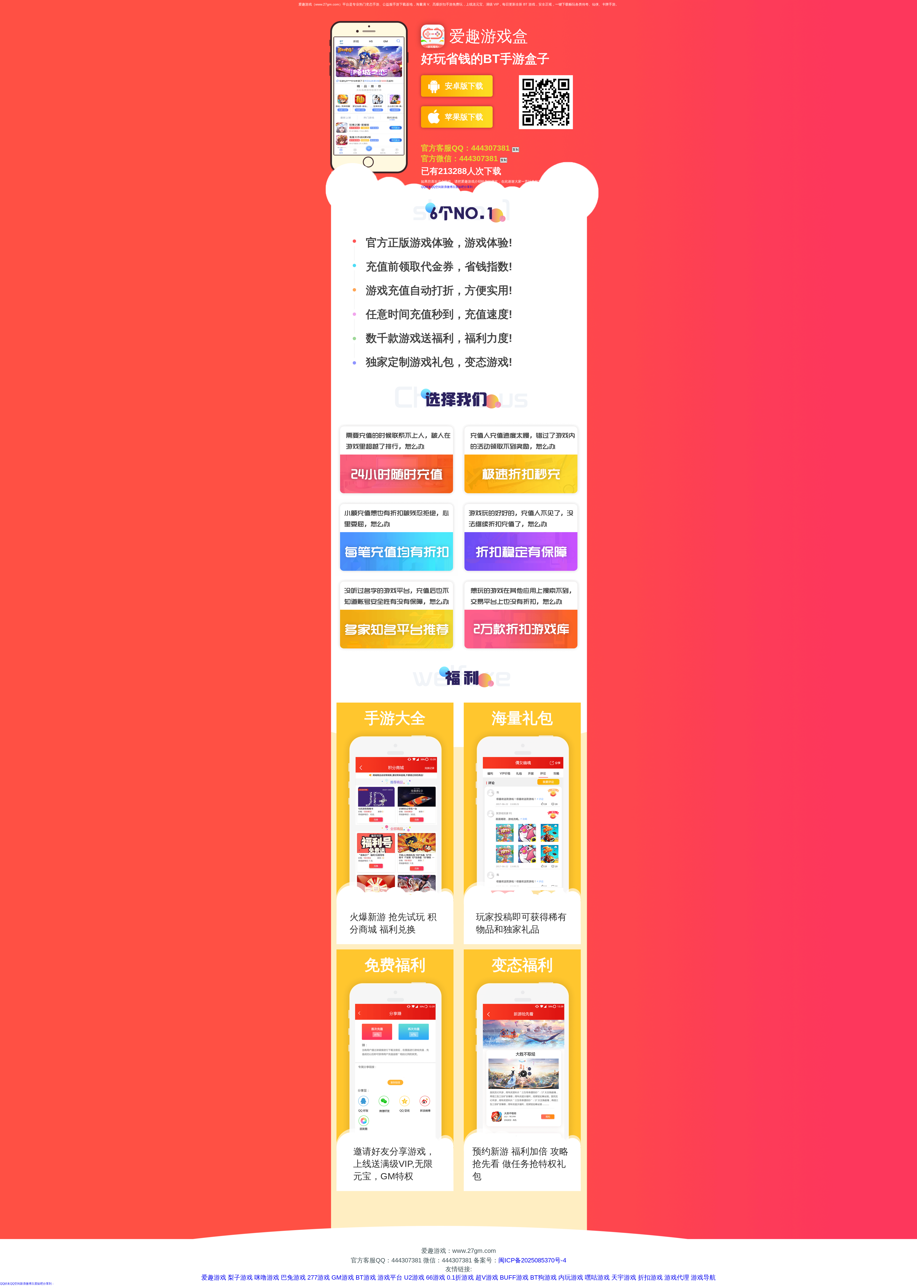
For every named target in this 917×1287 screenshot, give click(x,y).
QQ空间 (436, 187)
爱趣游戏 (213, 1277)
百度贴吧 (458, 187)
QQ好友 (426, 187)
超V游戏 (486, 1277)
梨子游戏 (240, 1277)
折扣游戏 (650, 1277)
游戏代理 (676, 1277)
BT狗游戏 (543, 1277)
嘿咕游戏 (597, 1277)
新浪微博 (447, 187)
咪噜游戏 (266, 1277)
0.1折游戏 (460, 1277)
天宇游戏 (623, 1277)
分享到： (469, 187)
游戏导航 (703, 1277)
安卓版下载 (464, 86)
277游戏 (318, 1277)
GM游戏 (342, 1277)
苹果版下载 (464, 117)
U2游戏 (414, 1277)
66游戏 (435, 1277)
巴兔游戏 (293, 1277)
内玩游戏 (570, 1277)
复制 (515, 149)
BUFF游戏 (514, 1277)
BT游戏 (366, 1277)
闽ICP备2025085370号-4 (532, 1260)
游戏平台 (390, 1277)
